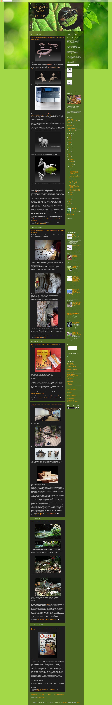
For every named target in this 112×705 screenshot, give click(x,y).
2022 (69, 139)
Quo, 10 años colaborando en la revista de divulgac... (75, 190)
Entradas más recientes (37, 694)
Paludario (69, 127)
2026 (69, 135)
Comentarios (71, 349)
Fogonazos (69, 383)
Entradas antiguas (59, 694)
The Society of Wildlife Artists (73, 401)
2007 (69, 199)
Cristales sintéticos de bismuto (76, 323)
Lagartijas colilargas (76, 245)
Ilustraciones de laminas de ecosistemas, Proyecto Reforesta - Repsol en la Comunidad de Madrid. (74, 292)
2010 (69, 156)
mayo (70, 168)
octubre (71, 162)
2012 (69, 152)
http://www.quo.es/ (35, 659)
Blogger (78, 702)
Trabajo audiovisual (39, 399)
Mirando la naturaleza (71, 395)
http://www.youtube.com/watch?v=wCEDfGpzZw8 (41, 115)
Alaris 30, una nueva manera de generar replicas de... (73, 172)
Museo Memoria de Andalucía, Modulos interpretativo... (73, 182)
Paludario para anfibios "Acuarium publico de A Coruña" (76, 333)
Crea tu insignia (69, 357)
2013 (69, 151)
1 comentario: (53, 222)
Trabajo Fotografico (71, 130)
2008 (69, 198)
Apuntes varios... (38, 690)
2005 (69, 203)
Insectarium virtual (71, 386)
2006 (69, 201)
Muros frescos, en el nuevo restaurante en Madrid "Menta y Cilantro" (76, 304)
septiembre (71, 164)
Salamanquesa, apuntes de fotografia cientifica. (76, 235)
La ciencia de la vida (71, 387)
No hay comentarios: (54, 397)
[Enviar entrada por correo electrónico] (58, 222)
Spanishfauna (70, 381)
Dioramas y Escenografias (40, 223)
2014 (69, 149)
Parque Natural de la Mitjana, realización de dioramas (44, 522)
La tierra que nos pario (71, 389)
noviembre (71, 161)
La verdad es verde (71, 390)
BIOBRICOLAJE (70, 363)
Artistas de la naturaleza (72, 369)
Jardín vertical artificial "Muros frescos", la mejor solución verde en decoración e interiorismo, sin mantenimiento (73, 279)
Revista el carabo (70, 398)
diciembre (71, 159)
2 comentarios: (53, 619)
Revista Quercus (70, 400)
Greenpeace (69, 384)
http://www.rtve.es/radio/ (54, 395)
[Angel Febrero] (67, 356)
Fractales (69, 122)
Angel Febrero (76, 208)
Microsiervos (69, 392)
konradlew (65, 702)
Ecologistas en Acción (71, 376)
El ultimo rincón (70, 378)
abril (70, 169)
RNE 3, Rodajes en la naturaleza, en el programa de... (73, 178)
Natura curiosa (70, 397)
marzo (70, 192)
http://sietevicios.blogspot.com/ (37, 393)
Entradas (71, 346)
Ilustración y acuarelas (71, 123)
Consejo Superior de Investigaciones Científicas (72, 375)
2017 (69, 144)
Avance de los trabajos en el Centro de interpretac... (75, 176)
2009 (69, 158)
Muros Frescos (70, 125)
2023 (69, 137)
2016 (69, 146)
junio (70, 166)
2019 (69, 142)
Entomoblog (69, 379)
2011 (69, 154)
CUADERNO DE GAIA (71, 364)
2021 (69, 140)
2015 (69, 147)
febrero (71, 194)
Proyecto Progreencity (71, 366)
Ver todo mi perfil (70, 214)
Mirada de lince (70, 393)
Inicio (49, 694)
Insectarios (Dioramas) (74, 256)
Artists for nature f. (71, 372)
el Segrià (47, 604)
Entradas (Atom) (40, 697)
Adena (68, 371)
